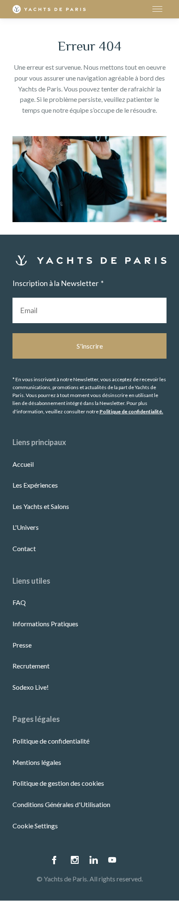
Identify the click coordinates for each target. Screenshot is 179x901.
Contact (24, 548)
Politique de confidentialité (51, 741)
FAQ (19, 602)
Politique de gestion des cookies (58, 783)
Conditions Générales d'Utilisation (61, 804)
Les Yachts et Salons (40, 506)
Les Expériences (35, 485)
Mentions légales (36, 762)
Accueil (23, 464)
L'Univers (25, 527)
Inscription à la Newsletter (55, 283)
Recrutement (31, 666)
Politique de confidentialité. (131, 411)
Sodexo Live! (30, 687)
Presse (22, 645)
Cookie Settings (35, 826)
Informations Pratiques (45, 624)
